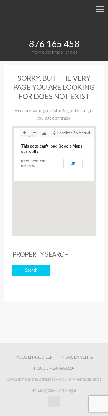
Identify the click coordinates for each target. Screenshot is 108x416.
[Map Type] (44, 133)
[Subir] (54, 401)
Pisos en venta (77, 357)
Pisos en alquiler (33, 357)
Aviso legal (66, 390)
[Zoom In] (24, 133)
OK (73, 163)
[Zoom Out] (34, 133)
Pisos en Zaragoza (54, 368)
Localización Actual (73, 132)
